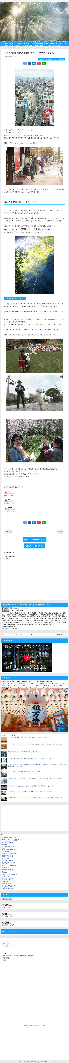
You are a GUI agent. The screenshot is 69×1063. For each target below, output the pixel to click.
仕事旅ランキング (9, 503)
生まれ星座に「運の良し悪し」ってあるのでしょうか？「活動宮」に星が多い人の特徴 (35, 779)
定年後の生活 (8, 842)
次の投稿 (9, 531)
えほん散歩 (6, 883)
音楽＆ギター (7, 856)
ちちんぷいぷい (7, 879)
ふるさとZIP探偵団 (9, 886)
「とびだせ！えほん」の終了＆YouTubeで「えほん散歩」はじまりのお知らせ (32, 791)
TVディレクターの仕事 (45, 59)
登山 (4, 872)
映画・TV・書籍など (9, 853)
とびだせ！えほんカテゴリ (34, 546)
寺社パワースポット (9, 865)
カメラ (5, 858)
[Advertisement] (34, 817)
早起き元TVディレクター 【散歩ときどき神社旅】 (19, 955)
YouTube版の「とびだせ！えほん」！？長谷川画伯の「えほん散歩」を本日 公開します (35, 797)
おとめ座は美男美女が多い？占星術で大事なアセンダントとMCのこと (30, 737)
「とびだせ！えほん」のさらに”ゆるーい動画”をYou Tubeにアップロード (30, 786)
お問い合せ (6, 943)
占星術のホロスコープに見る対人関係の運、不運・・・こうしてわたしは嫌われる (26, 681)
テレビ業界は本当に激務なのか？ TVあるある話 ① (25, 771)
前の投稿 (60, 531)
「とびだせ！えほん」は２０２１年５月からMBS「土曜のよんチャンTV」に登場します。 (36, 744)
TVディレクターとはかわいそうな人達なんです (24, 143)
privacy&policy (7, 946)
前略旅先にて (7, 869)
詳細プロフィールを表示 (9, 628)
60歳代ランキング (9, 495)
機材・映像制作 (7, 888)
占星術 (5, 851)
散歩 (4, 844)
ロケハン (5, 876)
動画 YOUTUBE (8, 849)
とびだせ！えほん (59, 59)
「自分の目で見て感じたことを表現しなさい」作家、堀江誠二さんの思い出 (33, 335)
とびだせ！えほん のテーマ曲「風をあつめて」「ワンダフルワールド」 (30, 759)
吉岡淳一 (5, 960)
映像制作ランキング (10, 511)
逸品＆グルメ (7, 860)
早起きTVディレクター (19, 608)
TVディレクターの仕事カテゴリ (34, 539)
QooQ (37, 1062)
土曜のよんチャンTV (9, 874)
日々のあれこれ (8, 846)
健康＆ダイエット (9, 863)
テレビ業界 (6, 867)
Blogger (5, 881)
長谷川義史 (6, 958)
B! (34, 63)
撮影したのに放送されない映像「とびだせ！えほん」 (24, 751)
